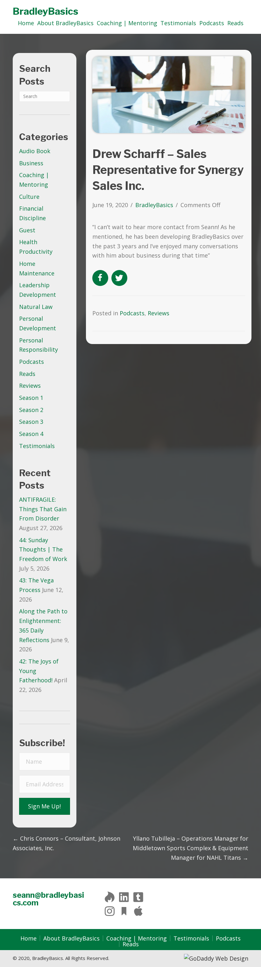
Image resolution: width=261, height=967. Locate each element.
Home (28, 938)
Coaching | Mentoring (136, 938)
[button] (44, 806)
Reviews (30, 385)
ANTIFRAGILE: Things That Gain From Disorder (43, 509)
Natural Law (36, 307)
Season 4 (31, 434)
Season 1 (31, 397)
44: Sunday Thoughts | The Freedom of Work (43, 549)
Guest (27, 230)
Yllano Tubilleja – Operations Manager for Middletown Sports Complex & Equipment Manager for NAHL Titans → (190, 848)
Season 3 (31, 421)
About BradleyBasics (71, 938)
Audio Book (34, 151)
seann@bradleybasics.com (48, 898)
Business (31, 163)
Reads (27, 374)
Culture (29, 196)
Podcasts (31, 361)
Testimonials (37, 446)
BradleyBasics (45, 11)
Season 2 (31, 410)
